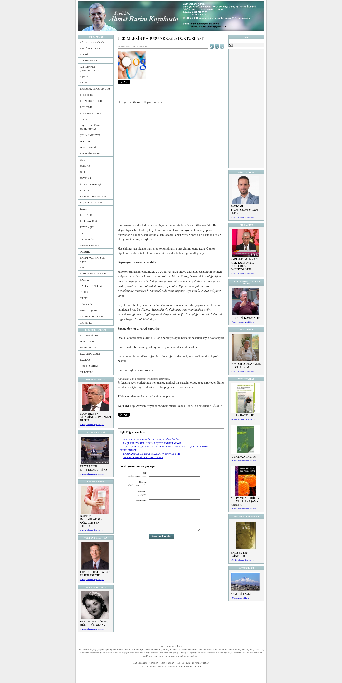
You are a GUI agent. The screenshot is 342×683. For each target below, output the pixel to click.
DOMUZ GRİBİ (88, 147)
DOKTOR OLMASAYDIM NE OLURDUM (246, 365)
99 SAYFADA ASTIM (243, 456)
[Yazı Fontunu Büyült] (212, 46)
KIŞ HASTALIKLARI (91, 202)
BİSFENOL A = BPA (90, 113)
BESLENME (86, 107)
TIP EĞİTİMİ (86, 372)
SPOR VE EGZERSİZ (91, 285)
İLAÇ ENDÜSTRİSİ (90, 353)
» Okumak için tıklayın (240, 597)
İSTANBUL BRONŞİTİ (91, 184)
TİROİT (83, 298)
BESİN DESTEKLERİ (91, 100)
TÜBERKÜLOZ (88, 304)
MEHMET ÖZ (87, 239)
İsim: (137, 474)
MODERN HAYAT (89, 245)
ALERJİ (84, 54)
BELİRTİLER (86, 94)
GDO (82, 159)
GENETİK (85, 165)
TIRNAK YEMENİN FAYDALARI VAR (143, 457)
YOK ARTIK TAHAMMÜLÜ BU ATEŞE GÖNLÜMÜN (151, 439)
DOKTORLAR (87, 341)
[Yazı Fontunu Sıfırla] (222, 46)
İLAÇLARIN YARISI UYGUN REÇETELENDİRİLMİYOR (152, 443)
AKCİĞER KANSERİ (91, 48)
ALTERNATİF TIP (89, 335)
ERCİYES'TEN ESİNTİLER (239, 554)
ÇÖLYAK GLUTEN (90, 135)
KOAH (83, 208)
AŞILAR (84, 76)
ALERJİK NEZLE (89, 60)
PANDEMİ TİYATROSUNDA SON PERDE (244, 209)
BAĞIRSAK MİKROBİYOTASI (95, 88)
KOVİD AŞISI (87, 227)
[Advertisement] (171, 137)
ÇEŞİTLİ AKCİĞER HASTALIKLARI (90, 127)
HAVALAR (85, 178)
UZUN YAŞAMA (89, 310)
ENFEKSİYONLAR (90, 153)
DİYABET (85, 141)
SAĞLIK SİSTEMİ (89, 365)
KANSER (85, 190)
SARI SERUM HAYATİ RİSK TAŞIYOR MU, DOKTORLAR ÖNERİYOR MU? (244, 264)
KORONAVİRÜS (88, 220)
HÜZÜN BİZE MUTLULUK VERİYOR (94, 468)
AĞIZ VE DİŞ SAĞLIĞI (92, 42)
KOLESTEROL (87, 214)
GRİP (83, 171)
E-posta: (137, 484)
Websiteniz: (141, 493)
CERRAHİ (85, 119)
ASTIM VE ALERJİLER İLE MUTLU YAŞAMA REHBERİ (245, 501)
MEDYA (84, 233)
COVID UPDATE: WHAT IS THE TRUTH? (95, 573)
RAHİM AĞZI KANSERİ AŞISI (92, 259)
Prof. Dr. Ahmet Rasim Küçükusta (171, 16)
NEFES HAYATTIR (242, 415)
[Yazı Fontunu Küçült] (217, 46)
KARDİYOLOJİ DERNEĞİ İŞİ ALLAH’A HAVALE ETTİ (151, 453)
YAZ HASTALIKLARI (91, 316)
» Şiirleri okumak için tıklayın (243, 560)
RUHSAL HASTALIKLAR (93, 273)
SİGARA (84, 279)
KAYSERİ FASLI (241, 594)
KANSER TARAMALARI (93, 196)
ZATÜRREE (86, 322)
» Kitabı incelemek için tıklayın (243, 419)
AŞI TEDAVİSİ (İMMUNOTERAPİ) (90, 68)
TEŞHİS (84, 291)
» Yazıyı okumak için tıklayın (92, 424)
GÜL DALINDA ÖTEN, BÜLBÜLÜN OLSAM (94, 623)
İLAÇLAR (85, 359)
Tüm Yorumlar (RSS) (197, 662)
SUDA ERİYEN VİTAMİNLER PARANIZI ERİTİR (95, 417)
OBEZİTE (85, 251)
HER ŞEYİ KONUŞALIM (245, 318)
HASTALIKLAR (88, 347)
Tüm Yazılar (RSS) (170, 662)
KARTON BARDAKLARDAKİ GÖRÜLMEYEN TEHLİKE (92, 521)
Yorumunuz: (141, 500)
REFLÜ (83, 267)
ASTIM (83, 82)
